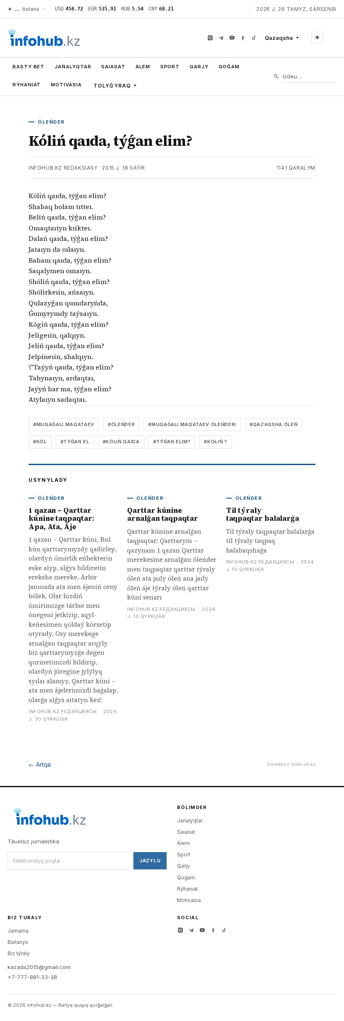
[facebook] (243, 37)
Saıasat (113, 67)
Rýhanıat (27, 85)
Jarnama (18, 931)
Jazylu (150, 860)
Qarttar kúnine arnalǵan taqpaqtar (162, 514)
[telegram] (221, 37)
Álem (143, 67)
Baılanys (18, 942)
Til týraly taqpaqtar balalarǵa (262, 514)
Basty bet (28, 67)
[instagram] (210, 37)
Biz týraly (19, 953)
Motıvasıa (66, 85)
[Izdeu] (276, 76)
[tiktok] (253, 37)
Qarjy (199, 67)
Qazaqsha (279, 37)
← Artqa (40, 764)
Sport (170, 67)
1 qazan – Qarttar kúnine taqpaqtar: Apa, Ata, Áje (61, 518)
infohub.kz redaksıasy (63, 168)
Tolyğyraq (112, 86)
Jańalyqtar (73, 67)
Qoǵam (229, 67)
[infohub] (44, 37)
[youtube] (232, 37)
